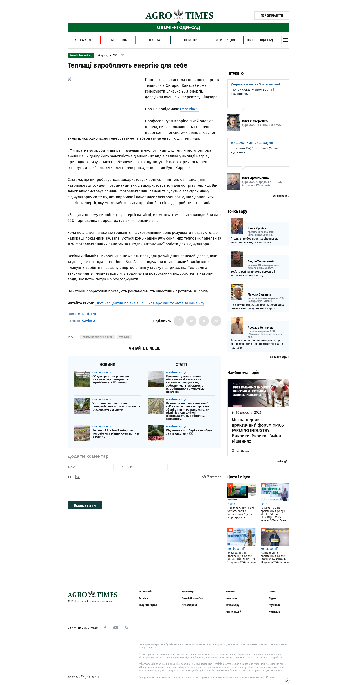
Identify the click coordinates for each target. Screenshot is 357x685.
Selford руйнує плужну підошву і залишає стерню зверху (253, 273)
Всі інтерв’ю (280, 196)
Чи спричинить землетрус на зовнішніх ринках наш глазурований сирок (257, 306)
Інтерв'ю (231, 598)
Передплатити (272, 15)
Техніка (154, 40)
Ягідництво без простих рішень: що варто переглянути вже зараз (254, 240)
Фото (272, 591)
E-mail (127, 467)
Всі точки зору (278, 357)
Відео (272, 598)
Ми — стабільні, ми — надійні (252, 143)
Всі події (282, 461)
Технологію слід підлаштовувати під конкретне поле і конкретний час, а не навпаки (257, 343)
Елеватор (189, 40)
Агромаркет (84, 40)
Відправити (85, 505)
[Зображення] (78, 476)
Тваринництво (224, 40)
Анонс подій (233, 611)
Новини (231, 591)
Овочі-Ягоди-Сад (260, 40)
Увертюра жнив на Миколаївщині (255, 84)
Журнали (275, 605)
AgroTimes (89, 320)
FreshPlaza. (189, 109)
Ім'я (72, 467)
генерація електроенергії (97, 337)
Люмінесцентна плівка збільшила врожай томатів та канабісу (149, 303)
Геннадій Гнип (86, 314)
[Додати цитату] (71, 476)
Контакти (275, 611)
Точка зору (232, 605)
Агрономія (119, 40)
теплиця (124, 337)
